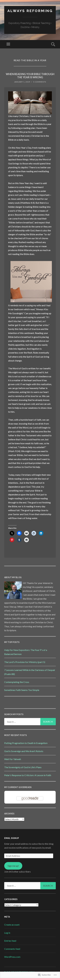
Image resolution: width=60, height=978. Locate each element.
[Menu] (8, 44)
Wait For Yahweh (12, 759)
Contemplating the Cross (16, 682)
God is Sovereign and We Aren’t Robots (23, 751)
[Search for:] (30, 721)
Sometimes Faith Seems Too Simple (21, 690)
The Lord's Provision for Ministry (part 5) (24, 662)
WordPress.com (12, 956)
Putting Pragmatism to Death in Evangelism (25, 743)
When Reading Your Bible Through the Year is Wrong (30, 75)
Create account (12, 924)
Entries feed (10, 940)
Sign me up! (13, 865)
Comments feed (12, 948)
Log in (7, 932)
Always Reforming (30, 11)
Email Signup (11, 838)
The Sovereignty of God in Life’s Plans (23, 767)
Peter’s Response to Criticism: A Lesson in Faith (27, 775)
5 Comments (39, 82)
